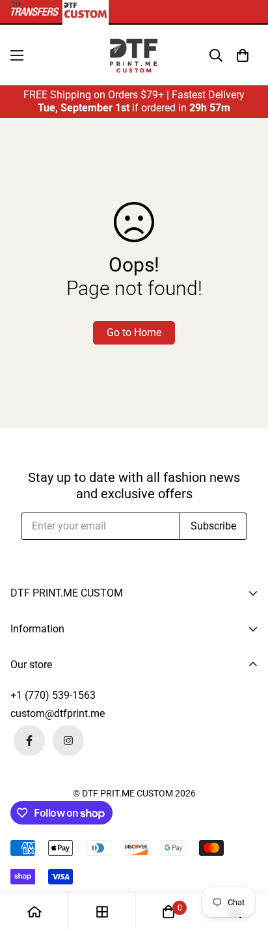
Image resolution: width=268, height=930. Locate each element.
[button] (243, 55)
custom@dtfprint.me (57, 713)
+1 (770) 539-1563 (53, 695)
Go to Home (134, 332)
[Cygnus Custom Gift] (134, 55)
